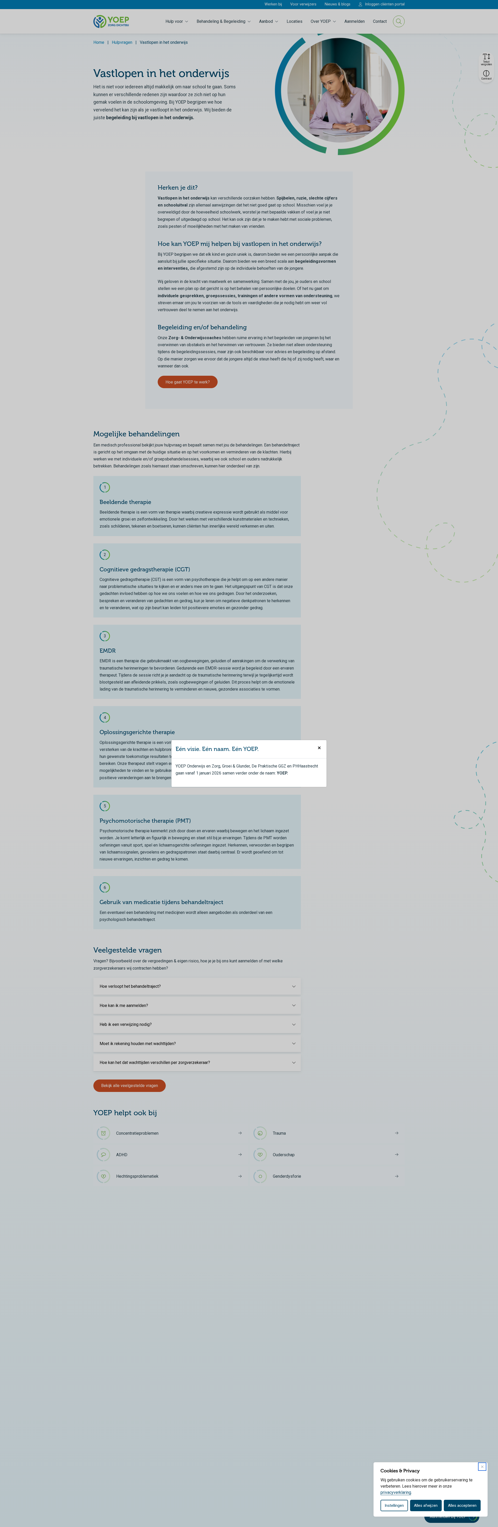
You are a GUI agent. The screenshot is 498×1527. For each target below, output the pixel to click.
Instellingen (394, 1505)
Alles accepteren (462, 1505)
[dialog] (431, 1489)
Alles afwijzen (426, 1505)
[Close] (482, 1467)
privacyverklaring (396, 1492)
